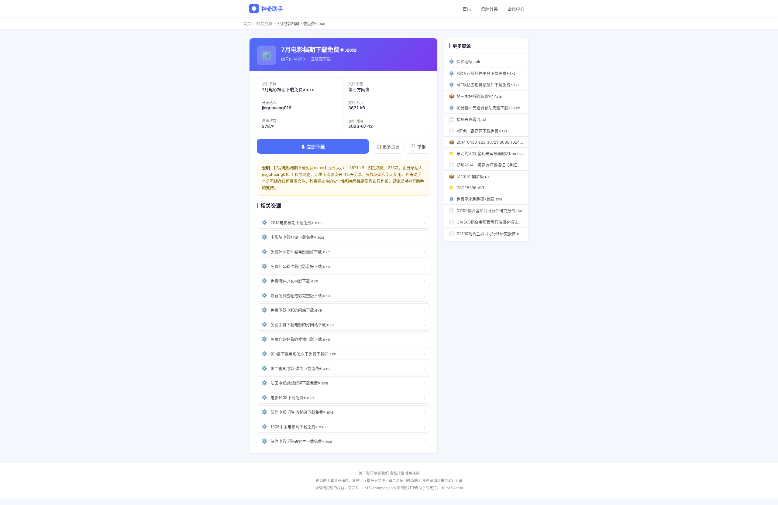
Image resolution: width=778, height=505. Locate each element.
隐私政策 (397, 473)
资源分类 (489, 8)
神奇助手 (272, 9)
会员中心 (516, 8)
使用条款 (412, 473)
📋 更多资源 (388, 146)
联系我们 (381, 473)
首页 (467, 8)
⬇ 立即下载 (313, 147)
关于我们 (366, 473)
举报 (421, 146)
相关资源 (264, 23)
